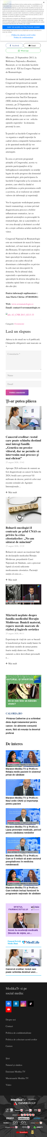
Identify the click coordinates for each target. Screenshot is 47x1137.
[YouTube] (8, 1009)
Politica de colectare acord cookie (21, 1039)
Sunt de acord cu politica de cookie (23, 27)
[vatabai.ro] (32, 1132)
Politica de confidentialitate (18, 1032)
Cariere (9, 1046)
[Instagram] (23, 1004)
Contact (9, 1026)
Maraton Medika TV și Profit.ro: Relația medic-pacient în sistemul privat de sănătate (23, 772)
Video (8, 1084)
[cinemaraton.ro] (15, 1123)
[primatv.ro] (7, 1110)
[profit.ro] (10, 1118)
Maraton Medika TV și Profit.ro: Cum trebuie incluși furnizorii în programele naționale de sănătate (23, 890)
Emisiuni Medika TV (15, 1071)
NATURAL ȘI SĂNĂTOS (19, 679)
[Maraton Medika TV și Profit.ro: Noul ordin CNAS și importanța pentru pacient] (23, 787)
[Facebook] (8, 1004)
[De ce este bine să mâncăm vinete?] (23, 691)
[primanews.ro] (29, 1110)
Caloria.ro (14, 713)
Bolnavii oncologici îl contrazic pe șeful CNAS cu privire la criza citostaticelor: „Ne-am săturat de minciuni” (23, 534)
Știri (8, 1058)
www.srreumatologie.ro (22, 303)
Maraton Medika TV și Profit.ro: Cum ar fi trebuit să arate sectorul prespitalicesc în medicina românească (23, 860)
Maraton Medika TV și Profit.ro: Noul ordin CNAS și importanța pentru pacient (22, 801)
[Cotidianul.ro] (23, 1118)
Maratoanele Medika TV (17, 1078)
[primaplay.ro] (37, 1110)
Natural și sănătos (14, 1064)
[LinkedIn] (16, 1004)
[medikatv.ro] (6, 1122)
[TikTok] (31, 1004)
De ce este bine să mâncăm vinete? (22, 702)
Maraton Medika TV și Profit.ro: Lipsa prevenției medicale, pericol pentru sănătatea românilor (23, 830)
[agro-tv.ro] (38, 1127)
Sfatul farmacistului (18, 908)
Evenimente (19, 323)
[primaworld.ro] (26, 1127)
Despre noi (11, 1019)
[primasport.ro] (24, 1115)
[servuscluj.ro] (22, 1132)
